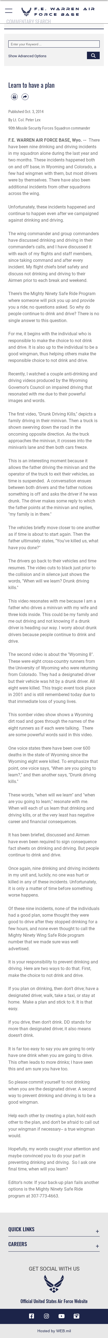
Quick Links (21, 1229)
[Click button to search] (93, 55)
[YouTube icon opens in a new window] (61, 1316)
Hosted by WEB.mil (54, 1331)
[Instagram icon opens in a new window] (46, 1316)
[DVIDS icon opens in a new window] (76, 1316)
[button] (9, 11)
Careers (17, 1244)
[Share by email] (25, 97)
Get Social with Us (54, 1269)
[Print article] (14, 97)
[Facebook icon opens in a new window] (31, 1316)
